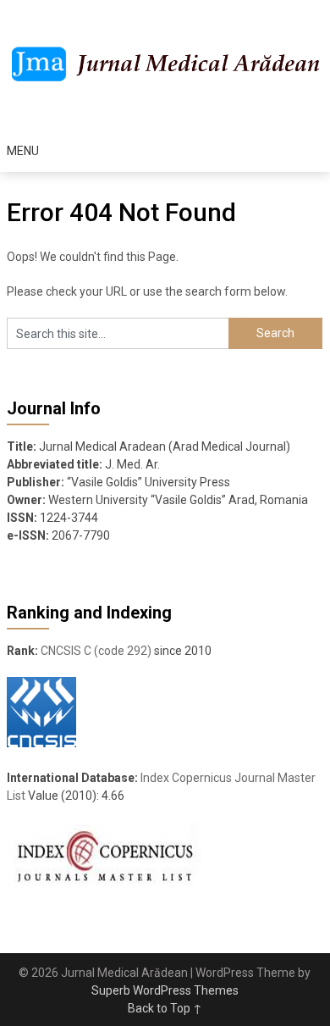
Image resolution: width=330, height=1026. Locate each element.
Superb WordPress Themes (165, 990)
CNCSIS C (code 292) (96, 650)
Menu (23, 151)
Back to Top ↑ (165, 1008)
